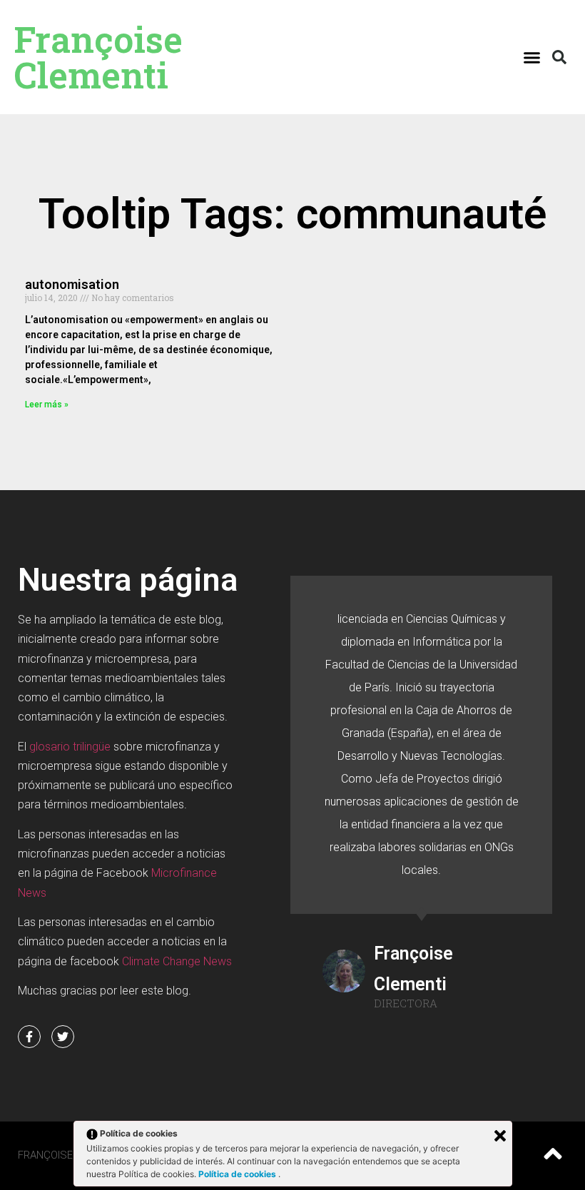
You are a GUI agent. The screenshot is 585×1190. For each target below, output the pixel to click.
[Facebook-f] (29, 1036)
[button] (532, 57)
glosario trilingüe (70, 746)
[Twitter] (62, 1036)
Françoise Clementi (98, 57)
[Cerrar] (500, 1135)
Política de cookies (238, 1174)
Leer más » (46, 405)
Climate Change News (177, 961)
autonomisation (72, 284)
